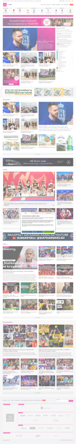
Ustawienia (36, 213)
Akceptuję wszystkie (47, 231)
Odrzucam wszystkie (26, 231)
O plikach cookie (48, 213)
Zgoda (26, 213)
